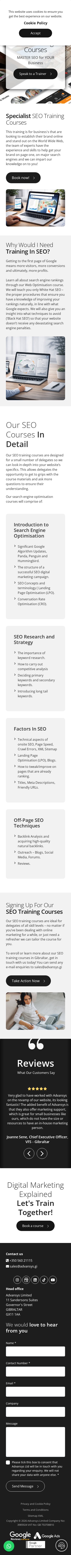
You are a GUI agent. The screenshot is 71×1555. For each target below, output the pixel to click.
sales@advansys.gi (23, 1266)
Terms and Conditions (36, 1510)
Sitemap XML (35, 1516)
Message (12, 1423)
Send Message (22, 1486)
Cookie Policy (35, 23)
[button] (29, 1153)
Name (11, 1343)
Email (11, 1383)
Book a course (32, 1226)
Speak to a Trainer (32, 74)
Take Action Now (26, 980)
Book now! (20, 177)
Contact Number (18, 1363)
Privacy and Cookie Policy (35, 1504)
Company (12, 1403)
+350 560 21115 (20, 1260)
